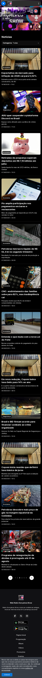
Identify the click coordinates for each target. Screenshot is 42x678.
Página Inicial (21, 635)
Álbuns (21, 643)
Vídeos (21, 648)
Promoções (21, 652)
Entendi (7, 675)
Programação (21, 639)
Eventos (21, 656)
